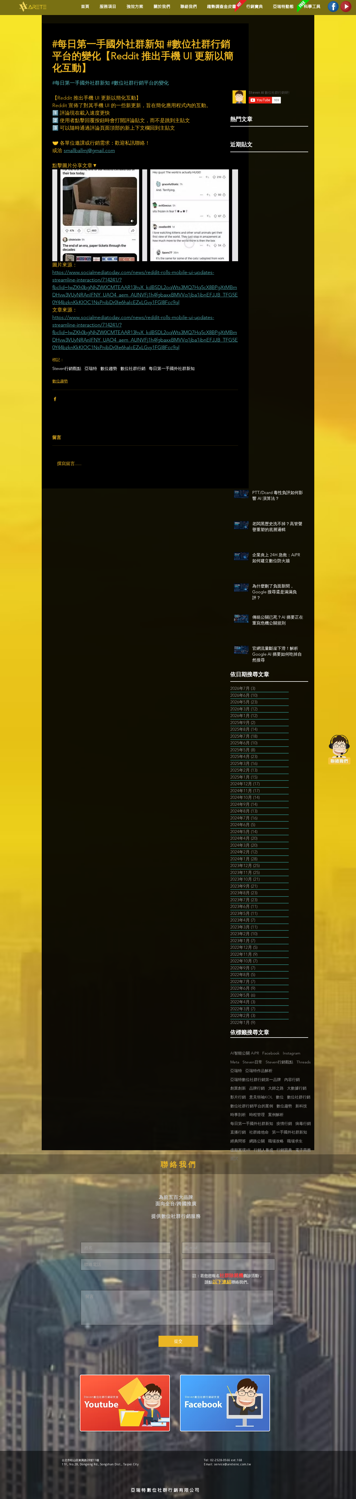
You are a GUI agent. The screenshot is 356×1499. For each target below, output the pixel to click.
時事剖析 (238, 1114)
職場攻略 (276, 1141)
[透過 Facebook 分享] (55, 399)
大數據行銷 (296, 1088)
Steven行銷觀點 (66, 368)
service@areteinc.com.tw (232, 1464)
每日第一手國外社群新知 (172, 368)
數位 (280, 1097)
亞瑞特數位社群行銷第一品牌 (255, 1079)
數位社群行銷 (132, 368)
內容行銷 (292, 1079)
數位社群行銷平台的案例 (251, 1105)
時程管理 (257, 1114)
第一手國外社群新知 (289, 1132)
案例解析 (276, 1114)
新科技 (301, 1105)
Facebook (271, 1053)
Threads (303, 1062)
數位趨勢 (108, 368)
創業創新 (238, 1088)
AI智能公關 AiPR (244, 1053)
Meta (234, 1062)
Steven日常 (252, 1062)
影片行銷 (238, 1097)
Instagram (291, 1053)
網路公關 (257, 1141)
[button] (133, 7)
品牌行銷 (257, 1088)
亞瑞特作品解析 (259, 1070)
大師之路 (276, 1088)
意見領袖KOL (261, 1097)
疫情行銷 (284, 1123)
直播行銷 (238, 1132)
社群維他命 (259, 1132)
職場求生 (295, 1141)
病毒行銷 (303, 1123)
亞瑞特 (91, 368)
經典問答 (238, 1141)
